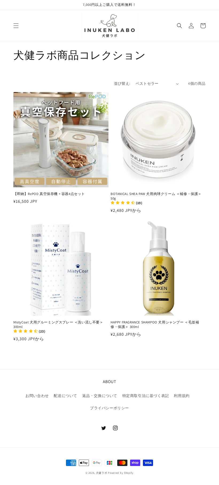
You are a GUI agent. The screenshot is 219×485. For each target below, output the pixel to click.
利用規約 (181, 395)
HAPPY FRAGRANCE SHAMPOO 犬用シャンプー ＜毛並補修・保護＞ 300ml (155, 324)
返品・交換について (99, 395)
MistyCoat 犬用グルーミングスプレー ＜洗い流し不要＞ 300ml (58, 324)
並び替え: (122, 83)
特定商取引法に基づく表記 (145, 395)
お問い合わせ (37, 395)
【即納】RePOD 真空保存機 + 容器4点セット (49, 194)
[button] (16, 26)
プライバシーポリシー (109, 408)
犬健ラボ (101, 473)
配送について (65, 395)
